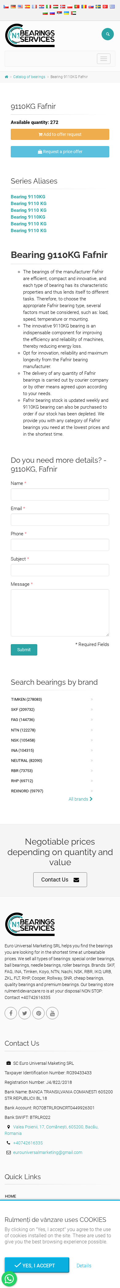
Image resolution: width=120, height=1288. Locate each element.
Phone (17, 534)
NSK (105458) (23, 740)
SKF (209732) (23, 709)
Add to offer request (62, 134)
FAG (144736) (23, 719)
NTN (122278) (23, 730)
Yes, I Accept (37, 1266)
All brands (79, 799)
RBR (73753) (22, 770)
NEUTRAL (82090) (26, 760)
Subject (18, 559)
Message (20, 584)
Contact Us (54, 879)
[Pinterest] (38, 1013)
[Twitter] (24, 1013)
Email (16, 508)
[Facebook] (11, 1013)
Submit (24, 649)
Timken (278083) (26, 699)
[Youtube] (52, 1013)
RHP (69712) (22, 781)
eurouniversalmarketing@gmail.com (47, 1152)
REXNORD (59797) (27, 791)
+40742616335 (28, 1142)
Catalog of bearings (29, 77)
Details (84, 1266)
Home (10, 1196)
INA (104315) (22, 750)
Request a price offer (62, 151)
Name (17, 483)
